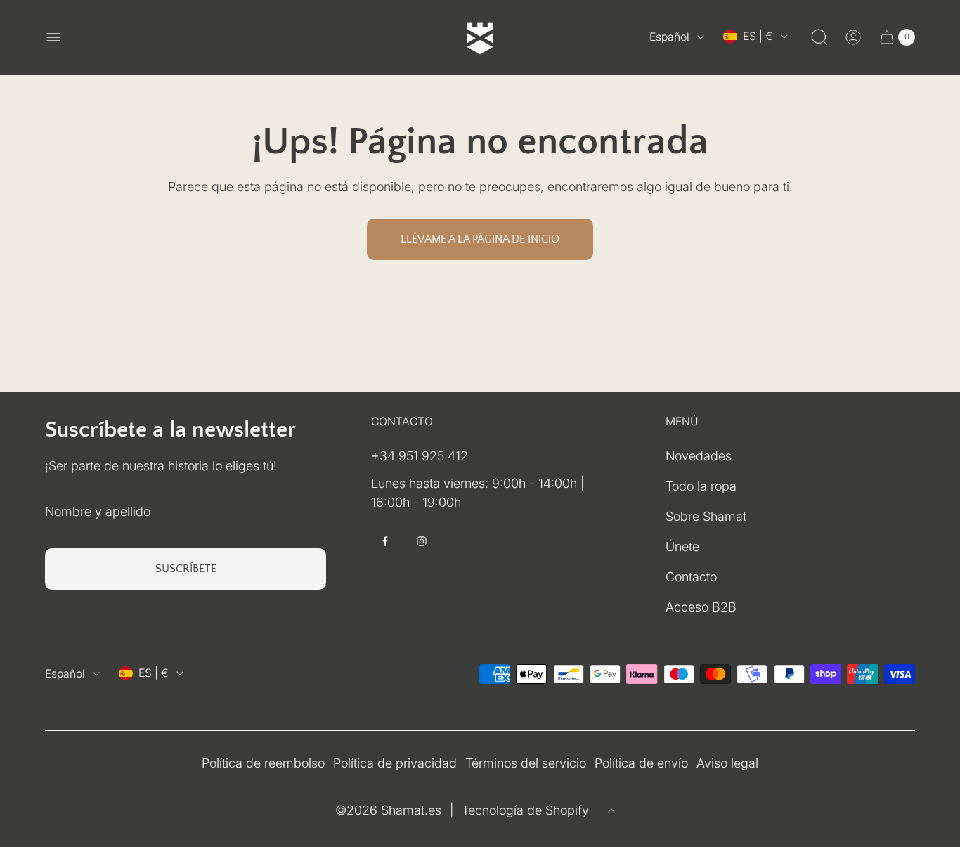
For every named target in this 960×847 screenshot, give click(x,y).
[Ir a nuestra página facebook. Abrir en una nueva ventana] (385, 541)
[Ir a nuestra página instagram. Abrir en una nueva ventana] (422, 541)
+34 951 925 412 (419, 455)
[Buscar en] (819, 37)
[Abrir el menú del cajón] (53, 37)
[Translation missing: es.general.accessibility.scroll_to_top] (611, 810)
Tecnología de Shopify (525, 810)
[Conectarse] (853, 37)
